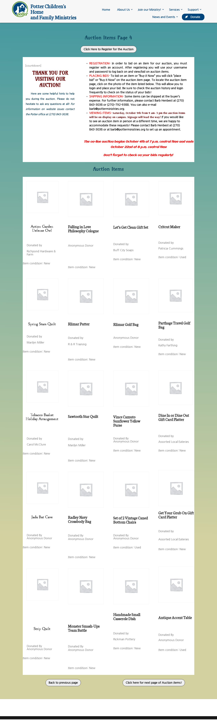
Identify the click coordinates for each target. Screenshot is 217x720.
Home (106, 9)
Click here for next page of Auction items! (154, 682)
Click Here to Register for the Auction (109, 49)
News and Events (163, 17)
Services (174, 9)
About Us (123, 9)
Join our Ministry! (149, 9)
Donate (195, 17)
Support (193, 9)
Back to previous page (63, 682)
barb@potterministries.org (106, 108)
